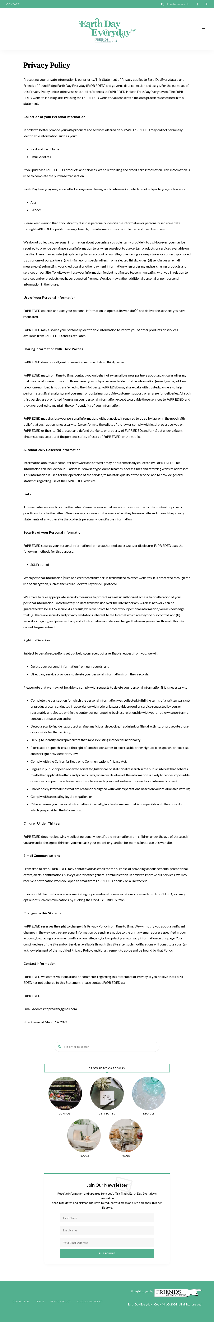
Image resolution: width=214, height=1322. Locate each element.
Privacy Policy (60, 1301)
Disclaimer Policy (90, 1301)
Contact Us (21, 1301)
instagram (206, 4)
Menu (203, 29)
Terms (40, 1301)
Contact (13, 4)
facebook (198, 4)
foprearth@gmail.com (61, 1009)
